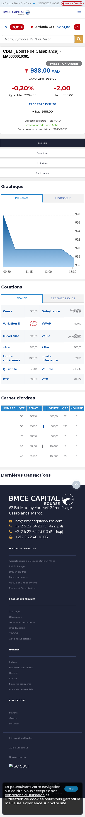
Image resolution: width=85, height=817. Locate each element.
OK (71, 789)
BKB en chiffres (17, 571)
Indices (13, 662)
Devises (13, 678)
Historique (63, 198)
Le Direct (14, 723)
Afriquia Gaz (39, 27)
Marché (13, 712)
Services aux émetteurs (22, 622)
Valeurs (13, 718)
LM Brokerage (17, 566)
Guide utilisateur (18, 747)
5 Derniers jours (63, 298)
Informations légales (20, 738)
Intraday (22, 197)
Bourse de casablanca (21, 667)
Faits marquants (18, 577)
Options (13, 673)
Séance (22, 298)
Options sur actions (20, 638)
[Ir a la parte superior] (76, 485)
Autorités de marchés (21, 689)
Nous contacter (17, 757)
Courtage (14, 611)
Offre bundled (17, 627)
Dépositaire (15, 616)
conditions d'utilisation (25, 795)
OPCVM (13, 633)
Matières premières (20, 683)
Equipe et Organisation (22, 588)
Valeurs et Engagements (23, 582)
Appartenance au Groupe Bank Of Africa (32, 560)
